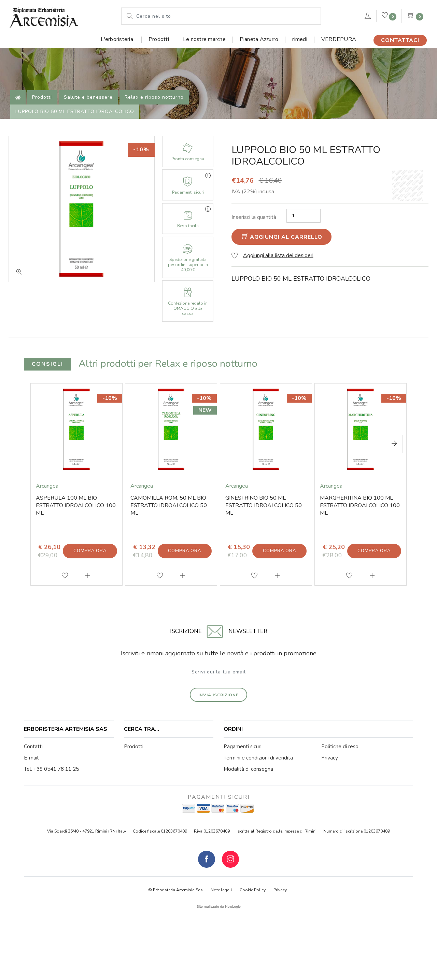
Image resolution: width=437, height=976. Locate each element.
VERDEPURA (338, 39)
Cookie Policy (253, 890)
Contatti (33, 746)
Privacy (280, 890)
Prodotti (159, 39)
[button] (394, 444)
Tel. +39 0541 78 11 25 (51, 769)
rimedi (299, 39)
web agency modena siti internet (219, 907)
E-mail (31, 757)
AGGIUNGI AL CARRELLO (285, 237)
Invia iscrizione (218, 695)
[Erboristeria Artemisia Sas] (44, 16)
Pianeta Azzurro (259, 39)
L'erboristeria (118, 39)
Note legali (221, 890)
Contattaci (400, 40)
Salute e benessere (88, 97)
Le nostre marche (204, 39)
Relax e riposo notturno (154, 97)
